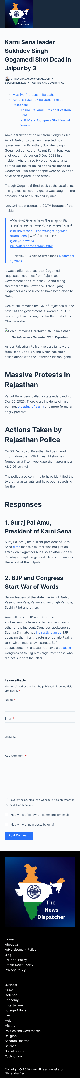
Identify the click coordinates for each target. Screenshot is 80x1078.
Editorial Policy (16, 960)
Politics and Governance (47, 82)
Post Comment (19, 835)
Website (10, 737)
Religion (11, 1036)
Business (11, 985)
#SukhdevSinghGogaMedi (49, 231)
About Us (12, 944)
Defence (11, 995)
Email (9, 718)
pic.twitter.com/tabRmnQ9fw (31, 246)
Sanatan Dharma (17, 1041)
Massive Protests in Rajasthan (34, 95)
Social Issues (14, 1051)
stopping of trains (31, 406)
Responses (20, 105)
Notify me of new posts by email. (33, 824)
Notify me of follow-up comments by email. (40, 814)
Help (8, 1020)
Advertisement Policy (20, 949)
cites (16, 547)
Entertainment (15, 1005)
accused (65, 648)
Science (10, 1046)
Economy (12, 1000)
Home (9, 939)
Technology (13, 1056)
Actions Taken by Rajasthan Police (38, 100)
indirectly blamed (48, 632)
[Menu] (73, 14)
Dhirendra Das (15, 1073)
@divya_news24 (22, 241)
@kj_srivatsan (20, 231)
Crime (9, 990)
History (10, 1025)
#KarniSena (18, 236)
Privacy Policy (15, 970)
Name (10, 700)
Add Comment (16, 755)
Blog (8, 955)
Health (9, 1015)
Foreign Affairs (15, 1010)
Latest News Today (19, 965)
